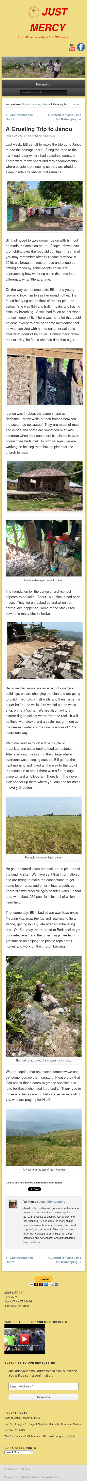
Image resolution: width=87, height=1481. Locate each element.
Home (25, 104)
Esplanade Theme (29, 1477)
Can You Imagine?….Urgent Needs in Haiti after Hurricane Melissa (43, 1424)
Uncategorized (39, 104)
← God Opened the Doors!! (19, 117)
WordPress (52, 1477)
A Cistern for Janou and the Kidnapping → (64, 117)
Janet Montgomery (52, 1201)
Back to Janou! (13, 1418)
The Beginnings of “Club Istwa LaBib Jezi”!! (29, 1436)
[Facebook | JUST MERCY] (81, 50)
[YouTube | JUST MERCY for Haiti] (72, 50)
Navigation (43, 84)
